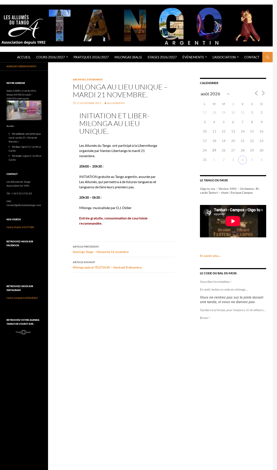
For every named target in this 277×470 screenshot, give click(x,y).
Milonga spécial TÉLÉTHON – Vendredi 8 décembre (107, 265)
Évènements (193, 57)
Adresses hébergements (21, 66)
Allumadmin (116, 103)
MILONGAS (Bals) (128, 57)
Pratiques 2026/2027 (91, 57)
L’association (224, 57)
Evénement (95, 79)
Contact (251, 57)
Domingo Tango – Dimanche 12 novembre (101, 249)
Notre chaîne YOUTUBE (20, 227)
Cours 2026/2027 (50, 57)
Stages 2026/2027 (162, 57)
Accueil (24, 57)
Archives (79, 79)
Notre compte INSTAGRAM (22, 297)
